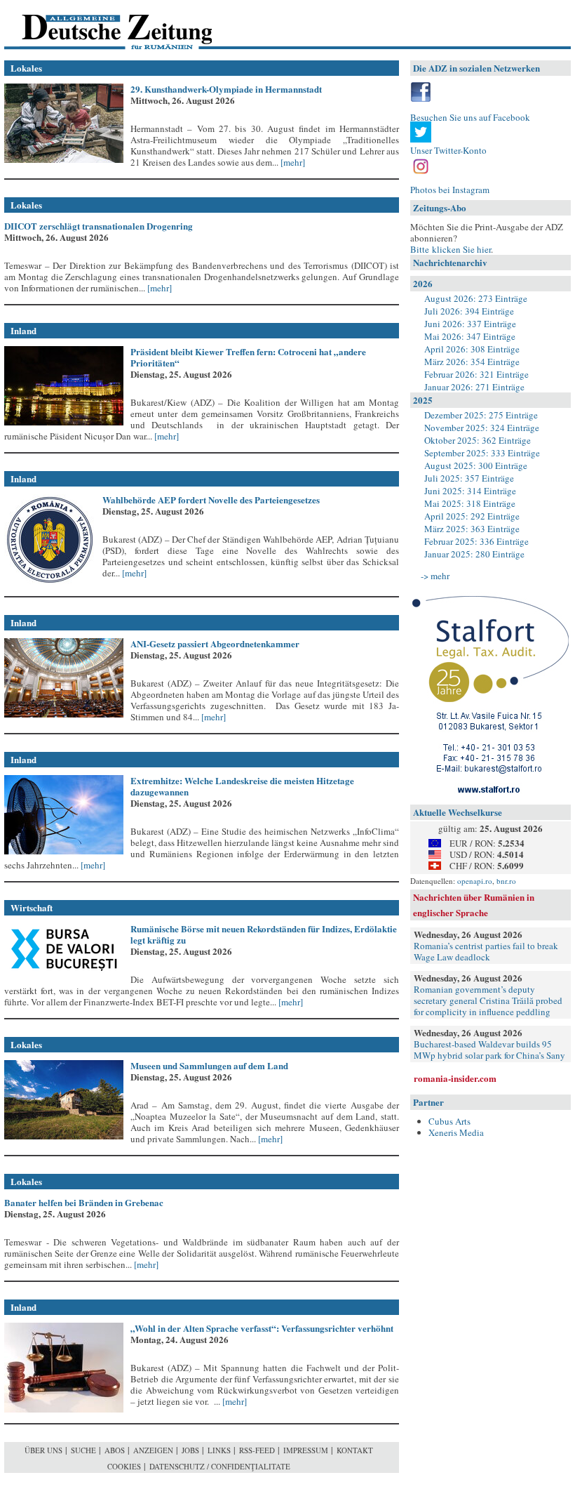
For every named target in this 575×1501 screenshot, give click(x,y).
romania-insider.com (455, 1078)
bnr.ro (506, 880)
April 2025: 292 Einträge (472, 516)
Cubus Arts (449, 1121)
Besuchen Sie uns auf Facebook (470, 117)
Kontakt (355, 1450)
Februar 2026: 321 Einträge (476, 374)
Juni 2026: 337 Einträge (470, 323)
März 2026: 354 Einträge (472, 361)
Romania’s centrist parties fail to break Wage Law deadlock (486, 951)
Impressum (305, 1450)
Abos (114, 1450)
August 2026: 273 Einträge (475, 298)
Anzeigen (153, 1450)
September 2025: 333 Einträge (482, 452)
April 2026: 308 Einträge (472, 349)
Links (219, 1450)
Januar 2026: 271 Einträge (474, 386)
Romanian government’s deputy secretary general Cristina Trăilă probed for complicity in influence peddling (488, 1000)
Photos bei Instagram (449, 189)
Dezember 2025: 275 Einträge (481, 415)
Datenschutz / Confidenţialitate (219, 1466)
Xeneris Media (456, 1132)
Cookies (124, 1466)
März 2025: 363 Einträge (472, 528)
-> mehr (435, 575)
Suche (83, 1450)
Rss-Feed (257, 1450)
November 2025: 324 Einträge (481, 427)
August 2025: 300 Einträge (475, 465)
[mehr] (291, 162)
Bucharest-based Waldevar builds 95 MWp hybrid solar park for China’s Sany (489, 1050)
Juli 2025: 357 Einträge (469, 478)
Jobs (190, 1450)
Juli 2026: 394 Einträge (469, 311)
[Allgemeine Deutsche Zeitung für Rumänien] (100, 25)
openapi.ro (474, 880)
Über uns (43, 1450)
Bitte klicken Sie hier (450, 249)
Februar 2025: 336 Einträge (476, 541)
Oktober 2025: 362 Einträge (477, 440)
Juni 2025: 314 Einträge (470, 490)
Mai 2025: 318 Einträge (469, 503)
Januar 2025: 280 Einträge (474, 554)
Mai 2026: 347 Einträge (469, 336)
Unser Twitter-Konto (448, 150)
